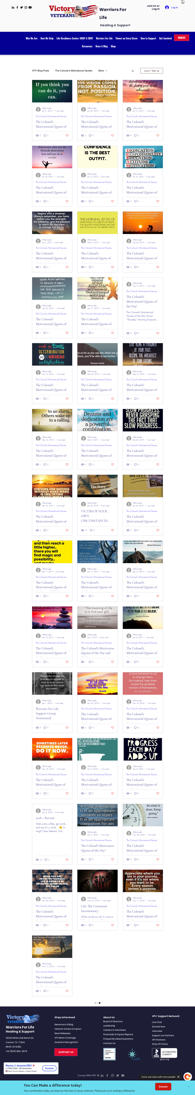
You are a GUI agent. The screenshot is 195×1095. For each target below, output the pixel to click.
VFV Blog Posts (40, 70)
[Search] (169, 41)
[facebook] (17, 7)
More (101, 70)
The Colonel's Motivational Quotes (73, 70)
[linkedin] (13, 7)
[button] (183, 2)
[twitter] (21, 7)
